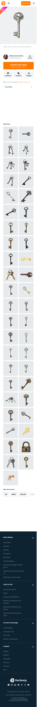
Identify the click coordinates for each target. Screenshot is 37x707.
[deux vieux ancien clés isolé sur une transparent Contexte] (10, 163)
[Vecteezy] (3, 3)
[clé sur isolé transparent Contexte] (10, 241)
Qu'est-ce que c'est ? (24, 82)
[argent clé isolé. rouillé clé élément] (10, 148)
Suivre (30, 58)
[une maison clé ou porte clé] (10, 429)
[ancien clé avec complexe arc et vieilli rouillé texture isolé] (10, 648)
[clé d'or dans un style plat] (10, 398)
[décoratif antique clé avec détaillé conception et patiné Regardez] (10, 695)
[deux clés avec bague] (10, 413)
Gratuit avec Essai (18, 65)
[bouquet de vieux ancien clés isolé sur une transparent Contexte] (10, 179)
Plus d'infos (8, 85)
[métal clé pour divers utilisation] (10, 132)
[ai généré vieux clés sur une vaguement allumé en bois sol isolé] (10, 664)
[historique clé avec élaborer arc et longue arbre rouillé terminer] (10, 679)
